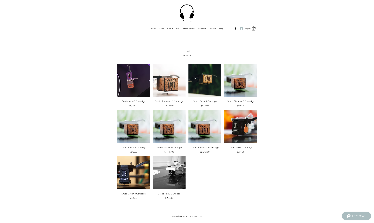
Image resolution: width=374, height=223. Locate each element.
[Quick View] (133, 80)
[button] (254, 28)
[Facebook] (235, 28)
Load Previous (187, 53)
